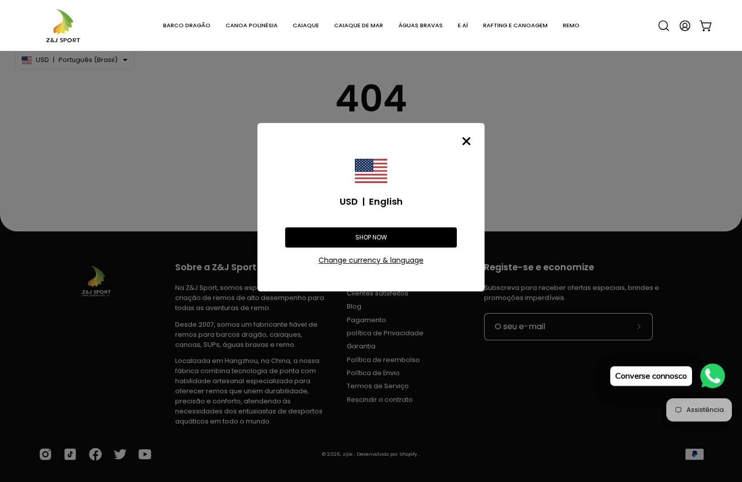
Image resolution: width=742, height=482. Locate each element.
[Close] (466, 141)
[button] (186, 25)
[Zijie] (63, 25)
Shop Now (371, 237)
